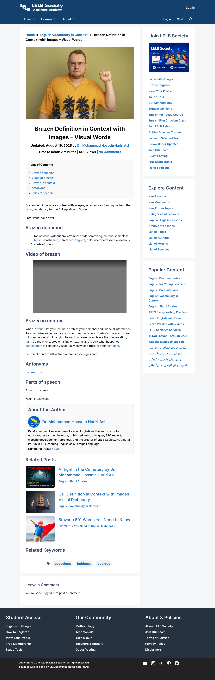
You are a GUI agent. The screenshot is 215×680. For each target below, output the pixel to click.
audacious (62, 564)
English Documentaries (164, 278)
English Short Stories (73, 481)
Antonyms (38, 188)
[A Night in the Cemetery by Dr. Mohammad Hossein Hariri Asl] (40, 477)
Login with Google (160, 79)
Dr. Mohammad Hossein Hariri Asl (73, 421)
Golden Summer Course (164, 132)
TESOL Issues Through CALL (168, 336)
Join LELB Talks (159, 126)
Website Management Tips (166, 341)
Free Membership (160, 161)
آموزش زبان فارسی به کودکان (165, 359)
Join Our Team (158, 150)
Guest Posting (158, 156)
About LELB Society (159, 626)
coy (40, 372)
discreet (31, 372)
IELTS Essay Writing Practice (167, 312)
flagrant (80, 240)
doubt (41, 329)
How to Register (159, 85)
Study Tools (14, 649)
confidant (113, 346)
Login (167, 19)
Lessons (46, 19)
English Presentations (163, 290)
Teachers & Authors (89, 643)
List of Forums (158, 243)
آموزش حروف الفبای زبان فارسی (167, 347)
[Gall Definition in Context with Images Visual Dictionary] (40, 502)
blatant (108, 236)
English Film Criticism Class (167, 120)
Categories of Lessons (163, 214)
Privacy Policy (155, 643)
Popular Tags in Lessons (165, 220)
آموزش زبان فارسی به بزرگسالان (167, 365)
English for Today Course (165, 114)
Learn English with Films (165, 318)
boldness (84, 564)
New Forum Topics (161, 208)
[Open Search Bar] (190, 19)
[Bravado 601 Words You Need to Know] (40, 529)
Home (27, 19)
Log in (190, 7)
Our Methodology (160, 103)
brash (38, 240)
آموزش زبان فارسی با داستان (165, 353)
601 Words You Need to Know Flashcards (87, 526)
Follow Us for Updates (163, 144)
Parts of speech (42, 193)
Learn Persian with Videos (166, 324)
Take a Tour (156, 97)
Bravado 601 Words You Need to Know (94, 519)
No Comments (110, 152)
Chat (180, 19)
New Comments (159, 202)
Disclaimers (153, 649)
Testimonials (84, 632)
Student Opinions (160, 108)
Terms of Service (157, 638)
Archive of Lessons (161, 226)
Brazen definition (43, 173)
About (67, 19)
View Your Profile (160, 91)
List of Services (158, 249)
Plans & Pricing (158, 167)
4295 (55, 448)
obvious (103, 564)
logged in (49, 593)
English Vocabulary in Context (64, 35)
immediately (34, 346)
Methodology (85, 626)
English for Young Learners (167, 284)
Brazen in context (43, 183)
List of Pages (157, 231)
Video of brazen (42, 178)
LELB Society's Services (164, 330)
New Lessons (157, 196)
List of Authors (158, 237)
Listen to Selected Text (163, 138)
